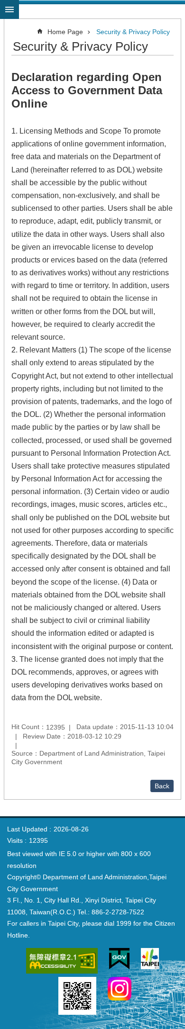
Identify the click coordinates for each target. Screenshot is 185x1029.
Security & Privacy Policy (133, 32)
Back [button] (162, 786)
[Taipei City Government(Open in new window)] (150, 960)
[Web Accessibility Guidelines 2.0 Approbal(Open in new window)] (62, 962)
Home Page (65, 32)
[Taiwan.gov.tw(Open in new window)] (119, 960)
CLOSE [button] (9, 9)
